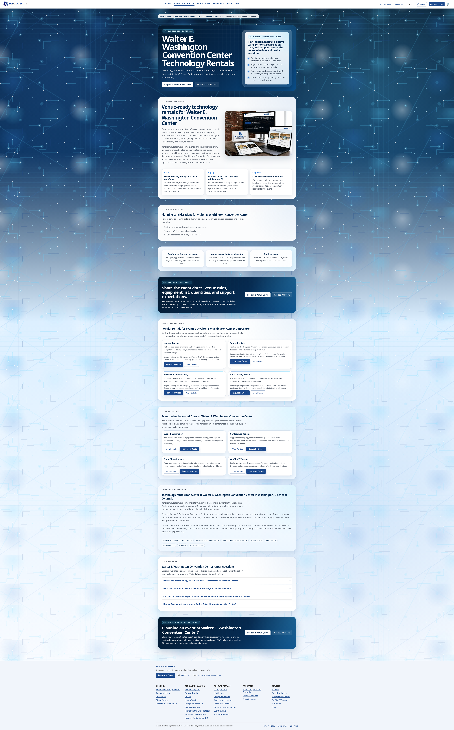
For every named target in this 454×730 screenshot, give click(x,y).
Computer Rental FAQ (194, 703)
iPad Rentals (219, 693)
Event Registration (173, 433)
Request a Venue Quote (257, 295)
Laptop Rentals (171, 343)
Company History (164, 693)
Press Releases (249, 699)
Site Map (294, 726)
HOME (168, 3)
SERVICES (218, 3)
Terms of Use (282, 726)
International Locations (195, 714)
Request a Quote (173, 364)
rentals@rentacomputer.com (391, 4)
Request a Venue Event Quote (177, 84)
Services (275, 689)
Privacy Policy (269, 726)
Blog (274, 707)
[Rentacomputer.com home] (14, 4)
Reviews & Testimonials (166, 703)
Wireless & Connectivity (176, 374)
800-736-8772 (409, 4)
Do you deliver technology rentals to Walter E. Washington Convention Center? (200, 580)
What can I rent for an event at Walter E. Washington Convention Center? (198, 588)
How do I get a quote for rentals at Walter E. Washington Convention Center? (199, 604)
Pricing (188, 696)
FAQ (229, 3)
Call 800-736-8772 (282, 295)
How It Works (191, 700)
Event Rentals (220, 711)
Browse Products (192, 693)
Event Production (279, 693)
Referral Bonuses (250, 695)
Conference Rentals (240, 433)
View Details (191, 364)
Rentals (169, 16)
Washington (218, 16)
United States (189, 16)
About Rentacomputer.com (168, 689)
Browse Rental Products (207, 84)
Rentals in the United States (197, 711)
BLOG (237, 3)
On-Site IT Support (239, 459)
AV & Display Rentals (241, 374)
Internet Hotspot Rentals (225, 707)
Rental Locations (192, 707)
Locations (178, 16)
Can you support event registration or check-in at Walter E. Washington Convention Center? (206, 596)
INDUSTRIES (203, 3)
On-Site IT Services (280, 700)
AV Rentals (182, 545)
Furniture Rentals (221, 714)
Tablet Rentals (237, 343)
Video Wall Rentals (222, 703)
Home (161, 16)
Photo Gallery (162, 700)
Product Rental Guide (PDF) (197, 718)
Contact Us (161, 696)
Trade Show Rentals (174, 459)
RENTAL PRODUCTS (184, 3)
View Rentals (171, 449)
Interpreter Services (281, 696)
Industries (276, 703)
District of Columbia (204, 16)
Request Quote (436, 4)
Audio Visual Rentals (223, 700)
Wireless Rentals (169, 545)
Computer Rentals (222, 696)
